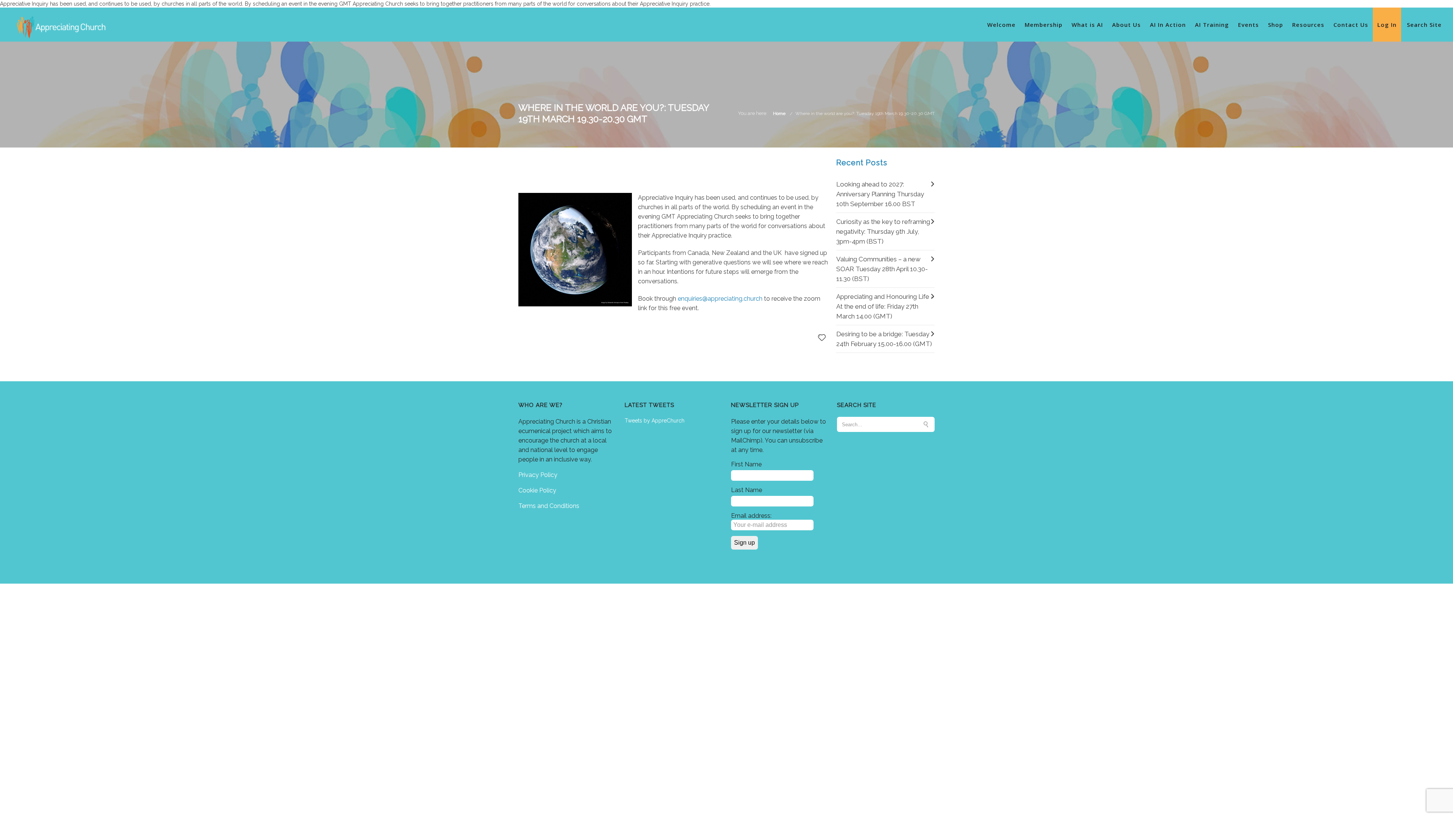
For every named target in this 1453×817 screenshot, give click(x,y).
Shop (1275, 24)
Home (779, 113)
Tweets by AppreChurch (654, 421)
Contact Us (1350, 24)
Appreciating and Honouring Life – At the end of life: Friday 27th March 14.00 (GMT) (885, 306)
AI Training (1212, 24)
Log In (1387, 24)
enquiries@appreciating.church (720, 298)
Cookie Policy (537, 490)
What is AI (1087, 24)
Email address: (751, 515)
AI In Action (1168, 24)
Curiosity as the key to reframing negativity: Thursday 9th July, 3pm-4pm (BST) (883, 231)
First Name (746, 464)
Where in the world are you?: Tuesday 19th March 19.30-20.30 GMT (865, 113)
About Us (1126, 24)
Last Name (746, 490)
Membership (1044, 24)
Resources (1308, 24)
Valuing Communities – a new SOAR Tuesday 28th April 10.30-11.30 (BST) (882, 269)
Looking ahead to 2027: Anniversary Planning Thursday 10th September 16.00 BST (880, 194)
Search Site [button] (1424, 24)
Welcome (1001, 24)
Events (1248, 24)
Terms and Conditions (548, 505)
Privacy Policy (537, 474)
